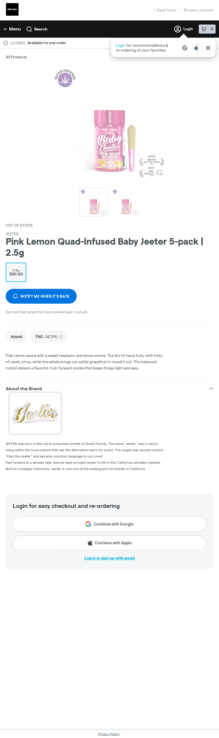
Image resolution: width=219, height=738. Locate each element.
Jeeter (12, 234)
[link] (16, 337)
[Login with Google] (184, 47)
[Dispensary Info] (5, 43)
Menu (15, 28)
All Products (16, 57)
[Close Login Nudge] (208, 48)
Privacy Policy (109, 734)
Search (40, 29)
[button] (163, 47)
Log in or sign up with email (109, 558)
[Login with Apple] (196, 47)
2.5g (16, 272)
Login (188, 29)
